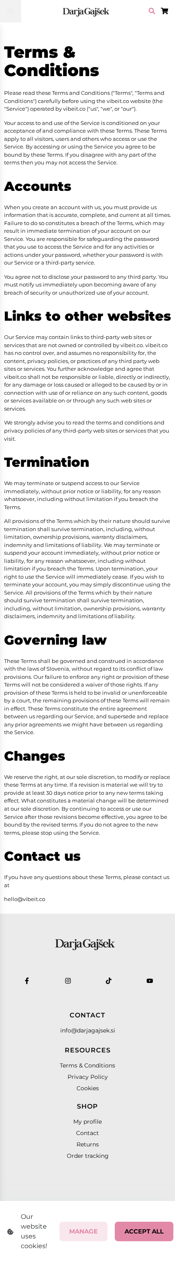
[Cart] (152, 11)
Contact (87, 1133)
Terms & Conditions (87, 1065)
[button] (10, 11)
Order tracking (88, 1155)
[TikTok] (108, 980)
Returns (88, 1144)
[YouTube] (150, 980)
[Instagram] (68, 980)
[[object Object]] (86, 11)
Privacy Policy (88, 1076)
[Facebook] (27, 980)
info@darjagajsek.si (87, 1030)
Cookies (88, 1088)
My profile (87, 1121)
